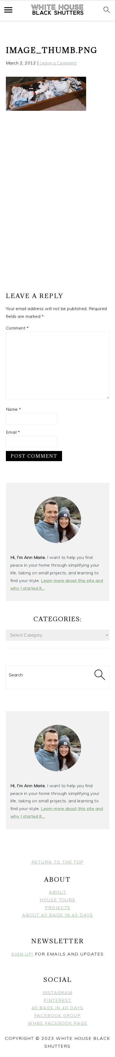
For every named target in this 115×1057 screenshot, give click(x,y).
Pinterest (57, 1000)
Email (13, 432)
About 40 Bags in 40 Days (57, 915)
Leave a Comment (58, 63)
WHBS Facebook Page (57, 1023)
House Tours (57, 899)
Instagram (57, 992)
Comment (17, 328)
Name (13, 409)
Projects (57, 907)
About (57, 892)
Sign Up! (22, 954)
